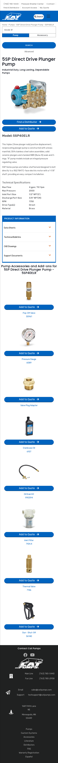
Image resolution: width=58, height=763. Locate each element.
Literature (29, 741)
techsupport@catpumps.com (41, 695)
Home (4, 25)
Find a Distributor (11, 7)
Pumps (12, 25)
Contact (50, 4)
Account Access (29, 7)
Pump (15, 35)
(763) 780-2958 (46, 678)
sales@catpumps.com (41, 690)
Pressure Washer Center (32, 4)
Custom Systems (29, 733)
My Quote (44, 7)
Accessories (29, 737)
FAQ (29, 749)
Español (29, 757)
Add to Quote (27, 128)
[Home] (11, 16)
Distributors (29, 745)
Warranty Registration (29, 753)
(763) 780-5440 (11, 4)
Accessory (42, 35)
